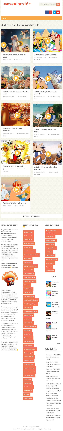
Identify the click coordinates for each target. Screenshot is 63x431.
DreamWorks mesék (29, 277)
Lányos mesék (28, 334)
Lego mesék (27, 330)
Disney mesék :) (50, 236)
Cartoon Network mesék (30, 266)
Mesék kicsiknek (28, 341)
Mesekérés (17, 429)
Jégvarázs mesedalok (30, 326)
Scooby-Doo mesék (29, 368)
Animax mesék (28, 247)
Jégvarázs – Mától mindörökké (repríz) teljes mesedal (53, 410)
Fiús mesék (27, 285)
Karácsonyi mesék (50, 240)
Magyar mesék (50, 244)
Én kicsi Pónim (28, 398)
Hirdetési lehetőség (46, 429)
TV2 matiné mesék (29, 375)
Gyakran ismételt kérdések (30, 429)
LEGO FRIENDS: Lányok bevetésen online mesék (53, 357)
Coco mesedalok (28, 270)
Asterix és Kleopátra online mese (46, 55)
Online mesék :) (19, 59)
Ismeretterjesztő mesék (30, 311)
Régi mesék (37, 59)
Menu (4, 18)
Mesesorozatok (50, 255)
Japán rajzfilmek (28, 315)
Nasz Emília (49, 355)
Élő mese (26, 394)
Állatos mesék (28, 390)
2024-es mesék (28, 239)
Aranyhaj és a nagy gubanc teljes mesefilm (56, 305)
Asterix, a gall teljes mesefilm (13, 166)
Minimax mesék (28, 345)
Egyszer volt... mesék (29, 281)
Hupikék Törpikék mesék (30, 304)
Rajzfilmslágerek (28, 353)
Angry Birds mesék (29, 243)
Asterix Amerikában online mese (14, 203)
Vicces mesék (27, 383)
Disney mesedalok (29, 273)
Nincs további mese (32, 216)
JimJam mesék (28, 322)
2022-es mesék (28, 232)
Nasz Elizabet (49, 398)
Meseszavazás (28, 338)
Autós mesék (27, 258)
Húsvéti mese (27, 307)
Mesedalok (49, 251)
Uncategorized (50, 270)
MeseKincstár (16, 4)
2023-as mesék (28, 236)
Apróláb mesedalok (29, 251)
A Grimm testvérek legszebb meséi (51, 232)
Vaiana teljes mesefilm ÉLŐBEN (55, 284)
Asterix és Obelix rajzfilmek (31, 254)
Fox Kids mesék (28, 288)
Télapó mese (27, 379)
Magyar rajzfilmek (50, 248)
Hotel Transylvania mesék (31, 300)
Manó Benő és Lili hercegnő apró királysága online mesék (53, 386)
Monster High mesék (51, 259)
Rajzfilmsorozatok (29, 356)
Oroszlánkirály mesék (29, 349)
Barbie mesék (27, 262)
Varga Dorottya (50, 362)
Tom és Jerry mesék (29, 371)
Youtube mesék (28, 387)
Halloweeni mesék (29, 296)
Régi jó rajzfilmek (28, 360)
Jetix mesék (27, 319)
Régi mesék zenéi (28, 364)
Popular (53, 276)
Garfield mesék (28, 292)
